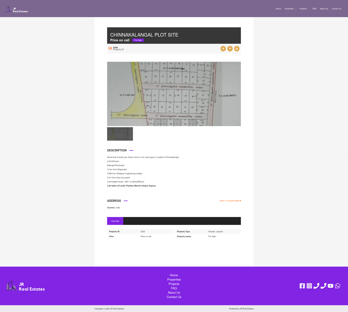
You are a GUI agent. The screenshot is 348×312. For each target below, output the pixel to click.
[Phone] (316, 286)
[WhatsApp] (338, 286)
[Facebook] (302, 286)
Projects (303, 8)
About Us (324, 8)
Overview (115, 221)
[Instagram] (309, 286)
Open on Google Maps (230, 200)
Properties (289, 8)
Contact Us (336, 8)
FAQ (314, 8)
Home (278, 8)
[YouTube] (330, 286)
